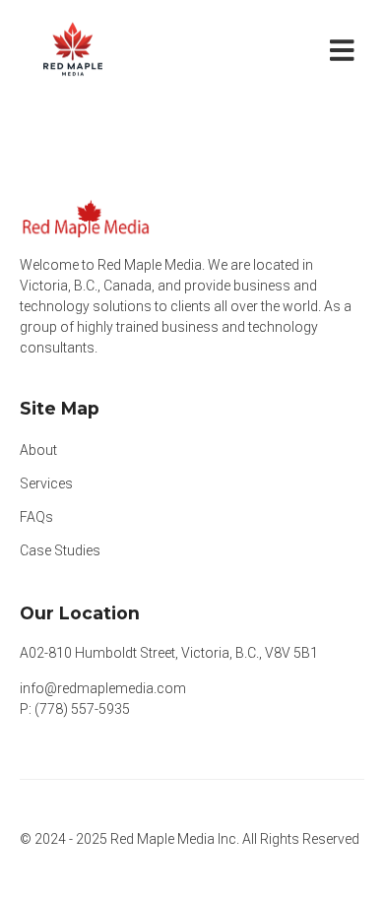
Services (46, 483)
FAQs (36, 517)
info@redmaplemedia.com (103, 688)
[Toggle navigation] (346, 49)
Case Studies (60, 550)
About (38, 450)
